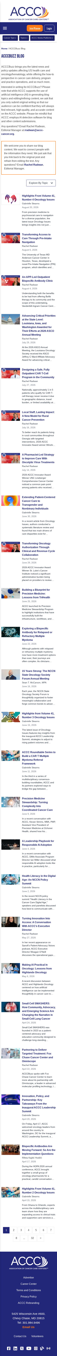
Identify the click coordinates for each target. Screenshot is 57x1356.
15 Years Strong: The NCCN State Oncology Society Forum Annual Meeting (38, 675)
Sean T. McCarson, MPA (34, 682)
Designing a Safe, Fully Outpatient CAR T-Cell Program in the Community (38, 373)
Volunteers (37, 1336)
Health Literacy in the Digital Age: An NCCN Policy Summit (39, 880)
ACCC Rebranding (28, 1303)
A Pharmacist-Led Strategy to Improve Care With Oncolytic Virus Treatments (38, 458)
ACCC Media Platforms (41, 38)
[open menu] (5, 28)
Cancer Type (9, 38)
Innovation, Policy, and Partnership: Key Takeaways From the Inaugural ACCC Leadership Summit (39, 1104)
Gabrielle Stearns (30, 203)
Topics (23, 38)
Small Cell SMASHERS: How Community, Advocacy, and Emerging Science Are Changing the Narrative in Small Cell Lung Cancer (39, 1011)
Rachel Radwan (33, 164)
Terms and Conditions (28, 1290)
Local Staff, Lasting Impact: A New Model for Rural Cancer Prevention (38, 416)
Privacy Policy (29, 1296)
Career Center (29, 1284)
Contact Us (20, 1336)
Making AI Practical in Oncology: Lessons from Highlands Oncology (37, 968)
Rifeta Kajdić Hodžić (32, 1157)
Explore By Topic (38, 183)
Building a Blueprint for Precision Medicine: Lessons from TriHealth (36, 593)
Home (4, 48)
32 (32, 1238)
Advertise (28, 1277)
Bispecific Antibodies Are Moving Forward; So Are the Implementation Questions (38, 1150)
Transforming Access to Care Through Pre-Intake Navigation (37, 238)
